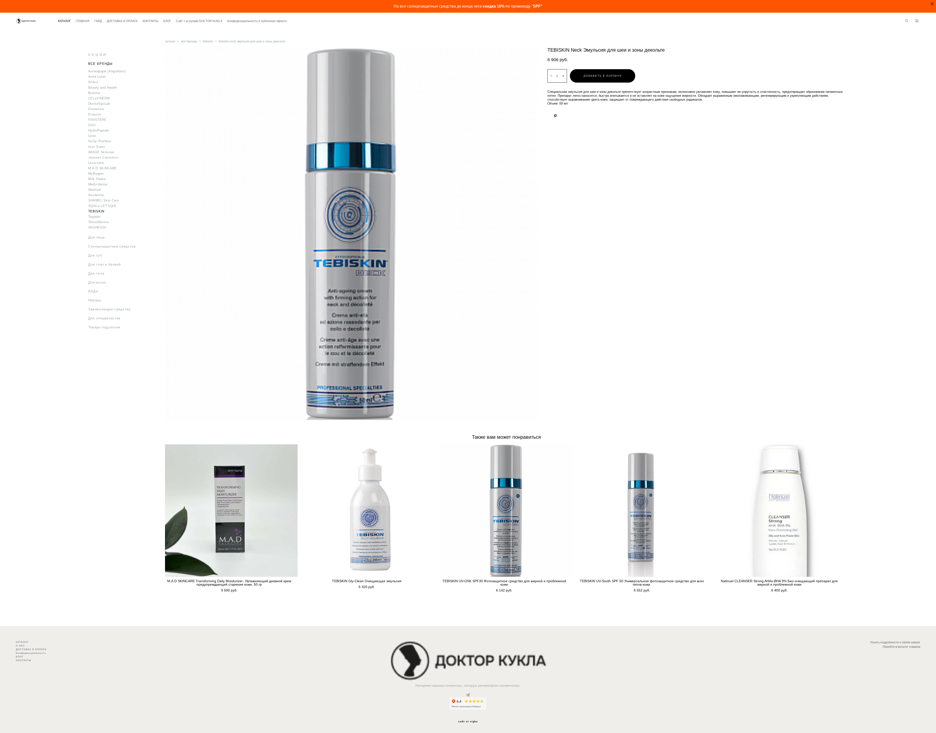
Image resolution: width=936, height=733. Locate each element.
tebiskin (208, 41)
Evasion (94, 114)
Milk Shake (97, 179)
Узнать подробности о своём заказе (895, 642)
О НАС (20, 645)
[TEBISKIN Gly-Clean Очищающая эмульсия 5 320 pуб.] (368, 510)
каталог (170, 41)
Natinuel (94, 189)
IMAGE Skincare (101, 152)
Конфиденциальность (31, 653)
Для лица (96, 237)
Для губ (95, 255)
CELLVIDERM (99, 98)
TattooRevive (98, 222)
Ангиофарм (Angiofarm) (107, 71)
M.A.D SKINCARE (102, 168)
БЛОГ (167, 21)
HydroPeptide (98, 130)
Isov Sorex (96, 147)
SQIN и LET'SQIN (102, 206)
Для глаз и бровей (104, 264)
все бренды (189, 41)
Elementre (96, 109)
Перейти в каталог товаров (901, 646)
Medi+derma (97, 184)
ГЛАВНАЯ (82, 21)
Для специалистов (104, 318)
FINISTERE (97, 120)
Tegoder (94, 217)
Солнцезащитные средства (112, 246)
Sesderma (96, 195)
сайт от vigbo (468, 721)
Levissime (96, 163)
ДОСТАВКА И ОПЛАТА (122, 21)
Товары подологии (104, 327)
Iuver (92, 136)
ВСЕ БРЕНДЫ (100, 64)
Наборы (94, 300)
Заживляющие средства (109, 309)
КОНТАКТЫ (150, 21)
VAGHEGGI (97, 227)
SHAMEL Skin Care (103, 200)
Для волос (97, 282)
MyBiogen (96, 173)
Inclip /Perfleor (99, 141)
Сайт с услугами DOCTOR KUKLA (199, 21)
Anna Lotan (97, 76)
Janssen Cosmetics (103, 157)
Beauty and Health (102, 87)
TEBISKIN (96, 211)
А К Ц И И (97, 55)
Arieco (93, 82)
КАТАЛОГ (64, 21)
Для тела (96, 273)
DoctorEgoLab (99, 103)
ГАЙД (98, 21)
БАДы (93, 291)
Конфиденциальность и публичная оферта (257, 21)
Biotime (94, 93)
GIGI (92, 125)
